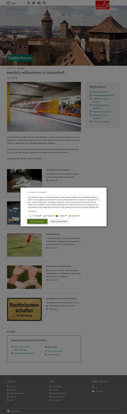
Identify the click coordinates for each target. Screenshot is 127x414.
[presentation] (41, 216)
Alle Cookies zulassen (37, 221)
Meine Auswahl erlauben (59, 221)
